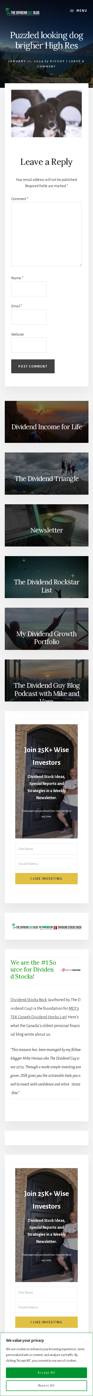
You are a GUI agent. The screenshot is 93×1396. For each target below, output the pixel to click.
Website (17, 334)
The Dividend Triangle (47, 478)
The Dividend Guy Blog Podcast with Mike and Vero (47, 693)
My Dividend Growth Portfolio (46, 638)
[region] (46, 1364)
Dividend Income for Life (46, 426)
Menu (82, 10)
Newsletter (46, 530)
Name (17, 278)
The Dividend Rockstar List (46, 586)
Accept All (46, 1372)
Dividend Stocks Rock (28, 1000)
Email (16, 306)
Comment (19, 199)
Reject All (46, 1385)
